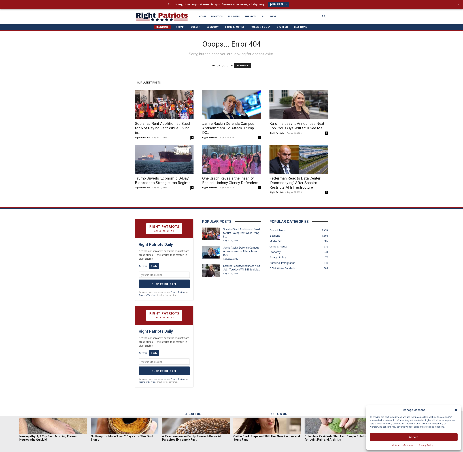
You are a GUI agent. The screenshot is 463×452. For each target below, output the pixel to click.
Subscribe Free (164, 284)
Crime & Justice (235, 26)
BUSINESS (234, 16)
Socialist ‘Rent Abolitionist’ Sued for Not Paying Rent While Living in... (162, 128)
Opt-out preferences (402, 445)
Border (195, 26)
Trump (180, 26)
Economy (213, 26)
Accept (414, 437)
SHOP (272, 16)
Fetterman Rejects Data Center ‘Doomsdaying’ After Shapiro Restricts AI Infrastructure (294, 182)
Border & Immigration (282, 262)
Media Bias (276, 241)
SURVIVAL (251, 16)
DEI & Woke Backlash (282, 268)
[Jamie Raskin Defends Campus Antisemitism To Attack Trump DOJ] (231, 104)
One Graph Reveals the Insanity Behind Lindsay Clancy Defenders (230, 180)
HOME (202, 16)
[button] (456, 410)
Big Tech (282, 26)
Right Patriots (142, 137)
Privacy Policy (426, 445)
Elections (300, 26)
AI (263, 16)
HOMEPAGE (243, 65)
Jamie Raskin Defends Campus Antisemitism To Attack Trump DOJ (228, 128)
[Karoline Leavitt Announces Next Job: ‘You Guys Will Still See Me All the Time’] (298, 104)
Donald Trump (277, 230)
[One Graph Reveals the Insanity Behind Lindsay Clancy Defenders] (231, 159)
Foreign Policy (261, 26)
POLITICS (217, 16)
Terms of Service (147, 295)
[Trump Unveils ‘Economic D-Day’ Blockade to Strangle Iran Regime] (164, 159)
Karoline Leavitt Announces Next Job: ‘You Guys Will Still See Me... (297, 125)
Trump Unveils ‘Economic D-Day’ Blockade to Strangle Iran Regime (162, 180)
